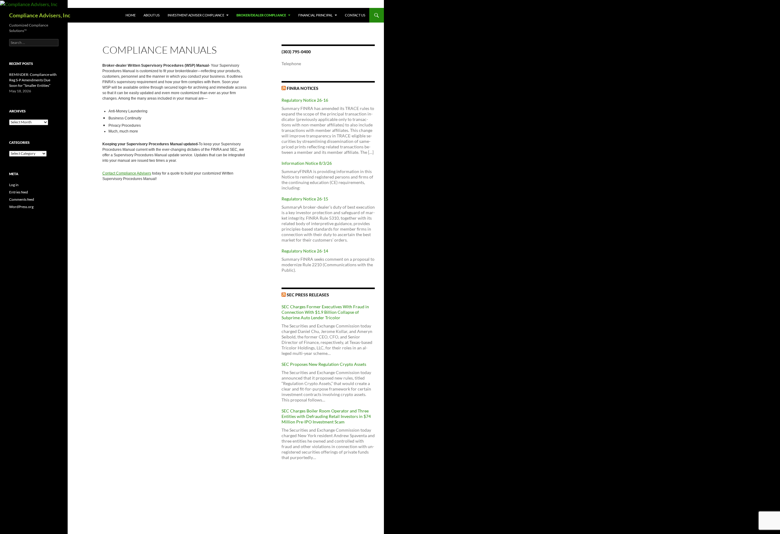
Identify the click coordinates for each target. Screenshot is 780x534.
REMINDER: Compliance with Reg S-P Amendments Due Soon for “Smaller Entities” (33, 80)
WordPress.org (21, 206)
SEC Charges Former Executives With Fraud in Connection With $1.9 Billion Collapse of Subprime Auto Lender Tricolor (325, 312)
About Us (152, 15)
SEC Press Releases (308, 294)
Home (131, 15)
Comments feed (21, 199)
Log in (14, 184)
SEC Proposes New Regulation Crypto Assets (324, 364)
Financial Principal (315, 15)
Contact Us (355, 15)
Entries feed (18, 192)
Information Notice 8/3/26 (307, 163)
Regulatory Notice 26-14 (305, 250)
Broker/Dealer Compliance (261, 15)
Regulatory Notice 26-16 (305, 100)
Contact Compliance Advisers (126, 173)
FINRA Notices (302, 88)
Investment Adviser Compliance (196, 15)
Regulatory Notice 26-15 (305, 198)
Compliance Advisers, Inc (39, 15)
